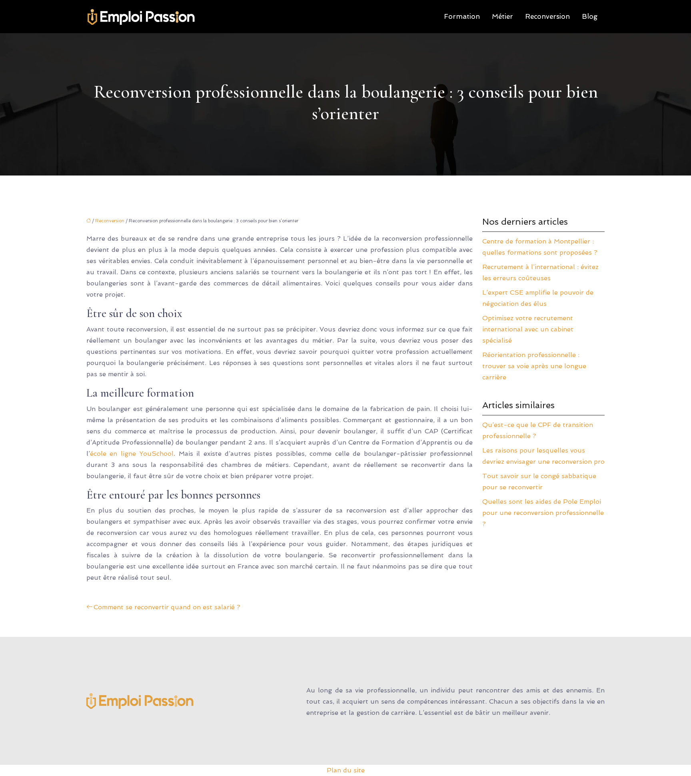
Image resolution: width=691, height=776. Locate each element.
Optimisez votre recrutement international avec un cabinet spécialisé (527, 329)
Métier (502, 16)
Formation (462, 16)
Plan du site (346, 770)
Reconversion (547, 16)
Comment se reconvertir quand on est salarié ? (167, 607)
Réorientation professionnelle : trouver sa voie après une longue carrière (534, 366)
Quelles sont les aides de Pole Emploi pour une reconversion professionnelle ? (543, 513)
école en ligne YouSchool (132, 453)
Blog (589, 16)
